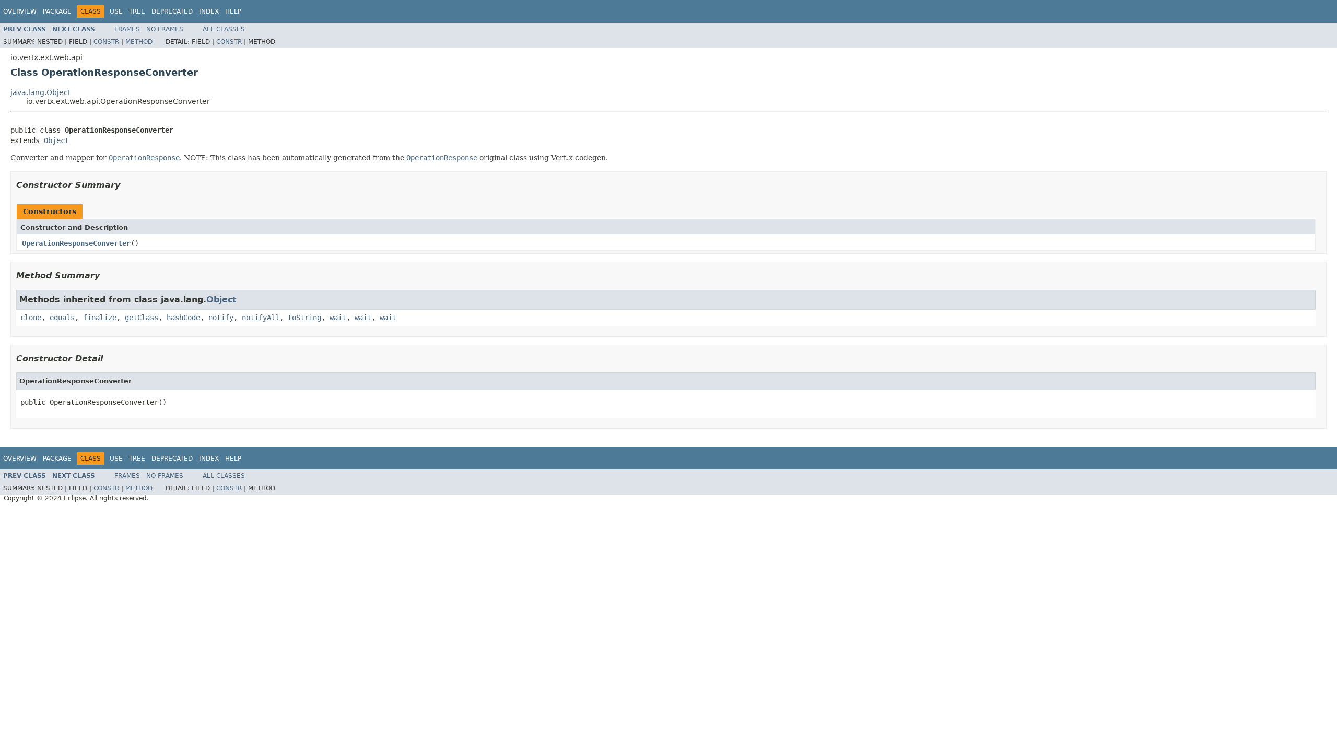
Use (116, 11)
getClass (141, 317)
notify (220, 317)
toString (304, 317)
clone (30, 317)
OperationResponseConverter (76, 243)
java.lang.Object (40, 92)
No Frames (164, 29)
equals (62, 317)
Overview (20, 11)
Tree (137, 11)
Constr (106, 41)
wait (338, 317)
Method (139, 41)
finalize (99, 317)
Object (56, 140)
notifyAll (260, 317)
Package (57, 11)
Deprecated (172, 11)
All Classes (224, 29)
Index (209, 11)
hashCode (183, 317)
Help (233, 11)
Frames (127, 29)
